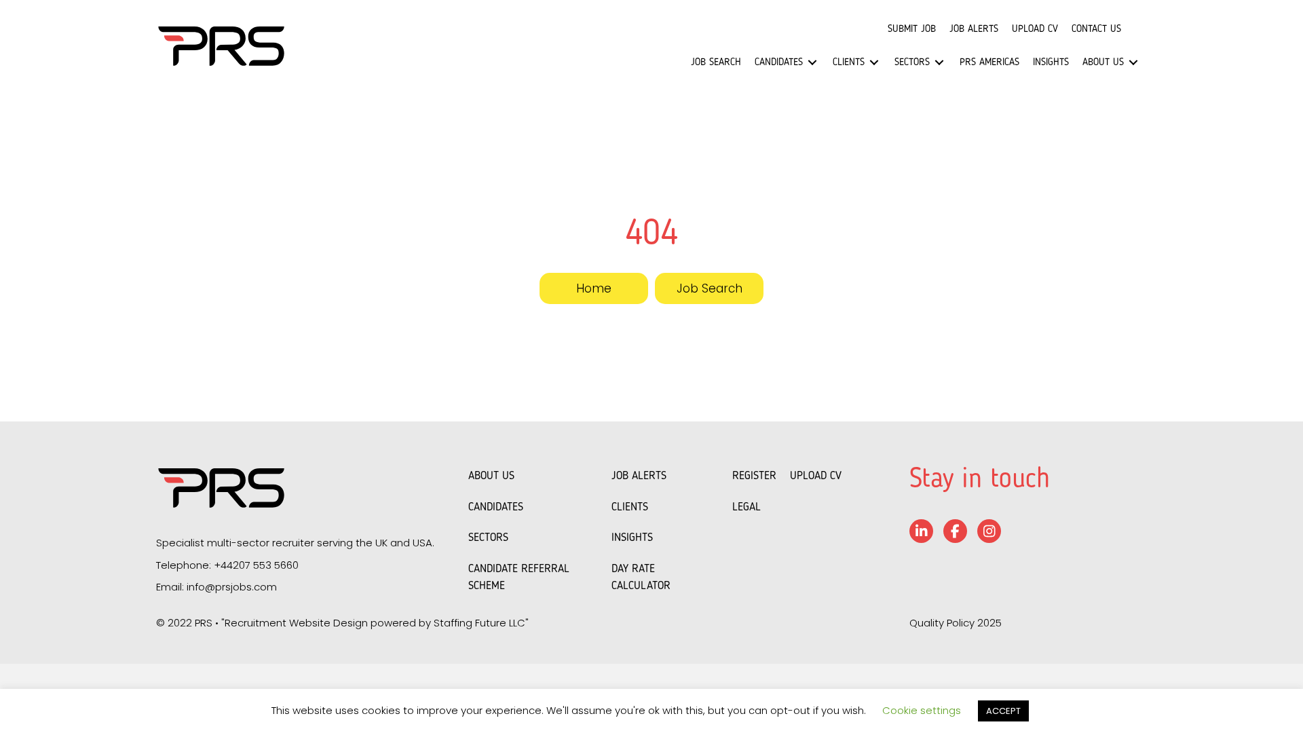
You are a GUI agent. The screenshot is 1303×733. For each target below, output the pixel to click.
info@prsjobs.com (232, 587)
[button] (594, 288)
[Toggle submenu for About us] (1133, 62)
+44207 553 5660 (256, 565)
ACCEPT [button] (1003, 710)
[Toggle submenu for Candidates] (812, 62)
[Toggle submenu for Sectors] (939, 62)
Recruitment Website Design (296, 623)
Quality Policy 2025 (955, 623)
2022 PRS (190, 623)
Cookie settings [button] (921, 710)
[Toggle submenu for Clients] (874, 62)
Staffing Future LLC (479, 623)
